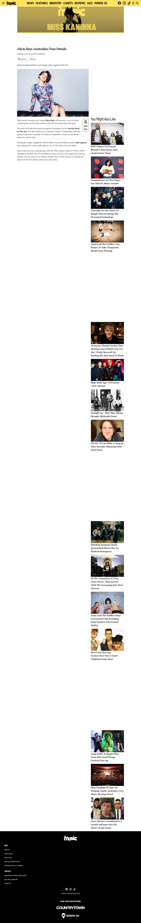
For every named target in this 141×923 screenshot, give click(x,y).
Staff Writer (41, 54)
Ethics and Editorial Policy (12, 861)
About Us (7, 849)
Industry (55, 3)
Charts (68, 3)
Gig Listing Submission (11, 879)
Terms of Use (8, 857)
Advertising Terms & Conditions (13, 865)
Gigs (90, 3)
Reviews (80, 3)
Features (42, 3)
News (30, 3)
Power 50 (100, 3)
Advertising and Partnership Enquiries (15, 875)
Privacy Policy (8, 853)
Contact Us (7, 883)
